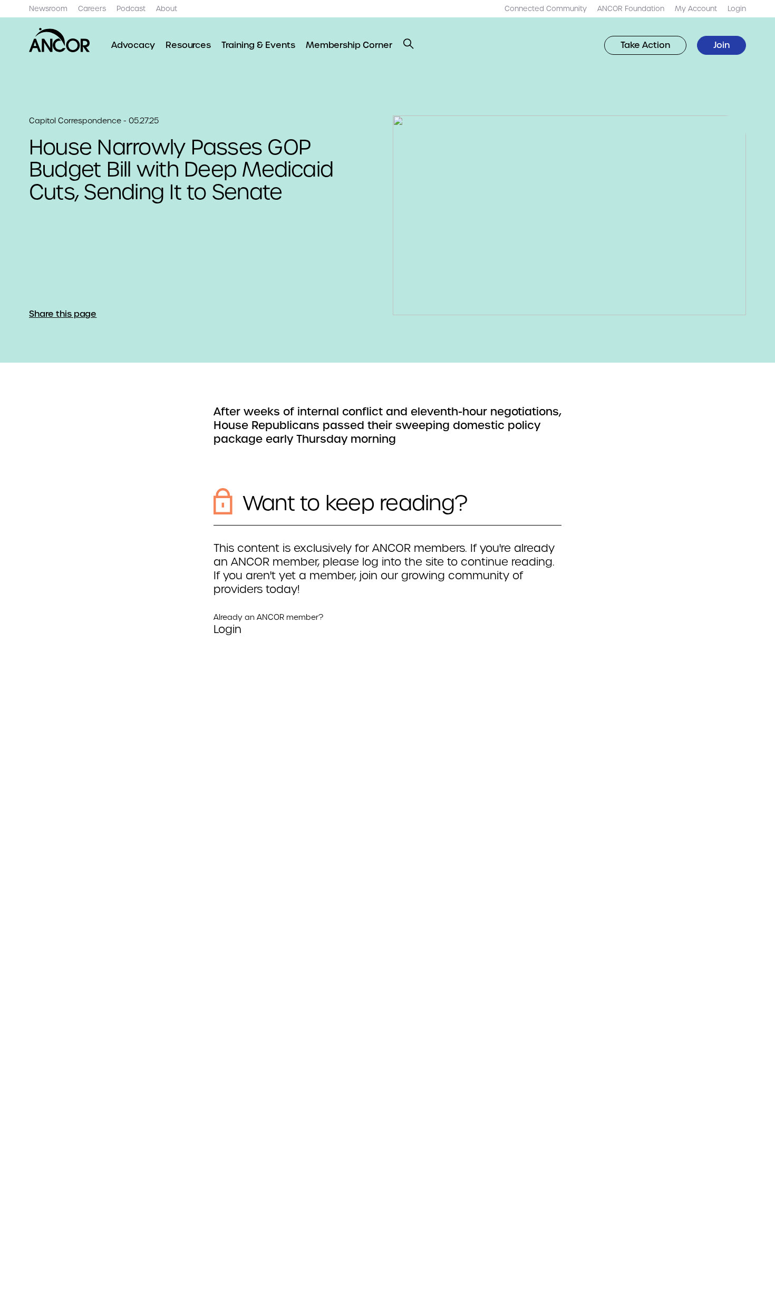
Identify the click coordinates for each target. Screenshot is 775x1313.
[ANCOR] (59, 40)
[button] (408, 44)
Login (227, 629)
